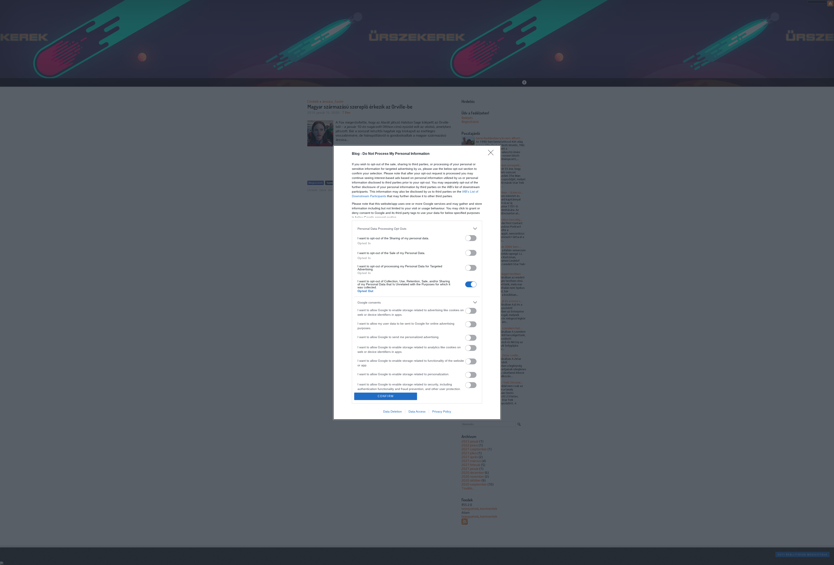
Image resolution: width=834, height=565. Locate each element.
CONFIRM (386, 396)
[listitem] (417, 228)
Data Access (417, 411)
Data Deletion (392, 411)
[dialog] (417, 282)
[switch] (471, 238)
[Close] (492, 154)
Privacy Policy (441, 411)
